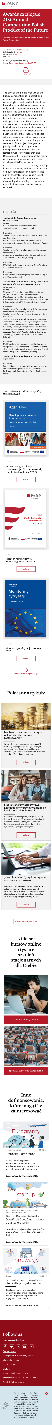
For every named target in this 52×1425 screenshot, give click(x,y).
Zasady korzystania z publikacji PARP (22, 63)
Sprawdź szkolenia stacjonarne (26, 1071)
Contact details (9, 1364)
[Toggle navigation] (46, 4)
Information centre (11, 1360)
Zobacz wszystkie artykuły (26, 921)
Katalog (19, 52)
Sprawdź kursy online (26, 1019)
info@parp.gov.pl (16, 1382)
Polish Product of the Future (17, 50)
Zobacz (26, 480)
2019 (15, 54)
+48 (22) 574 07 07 (29, 1378)
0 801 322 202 (22, 1373)
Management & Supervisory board (18, 1356)
